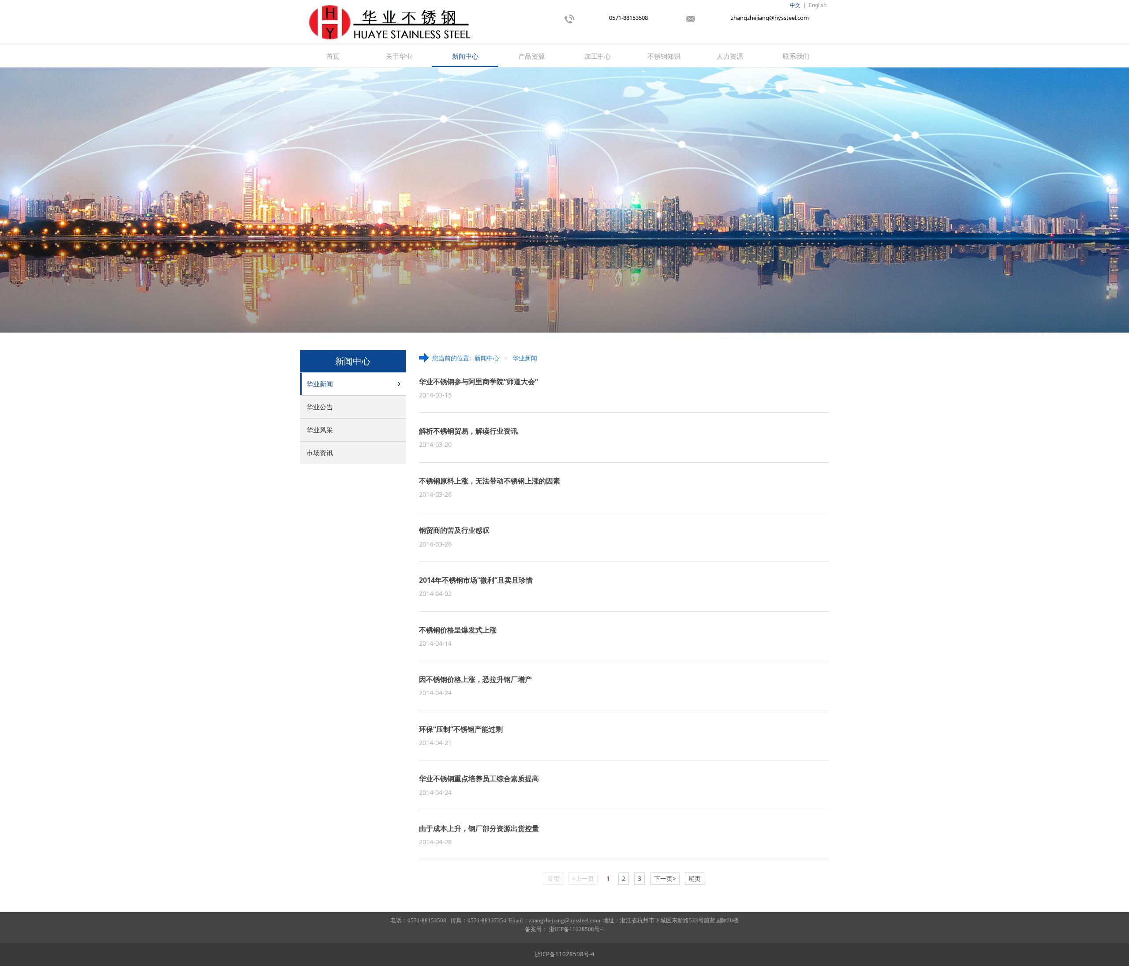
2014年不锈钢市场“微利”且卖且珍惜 (476, 580)
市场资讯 (320, 452)
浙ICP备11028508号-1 (577, 929)
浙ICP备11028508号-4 (564, 954)
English (817, 5)
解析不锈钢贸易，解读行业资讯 (468, 431)
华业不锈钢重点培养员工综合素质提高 (479, 778)
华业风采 (320, 429)
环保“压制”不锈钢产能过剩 (461, 729)
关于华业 (399, 56)
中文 (795, 5)
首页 (333, 56)
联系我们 (796, 56)
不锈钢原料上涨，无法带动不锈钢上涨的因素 (489, 481)
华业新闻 (320, 383)
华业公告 (320, 406)
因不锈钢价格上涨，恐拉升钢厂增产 (475, 679)
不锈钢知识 (663, 56)
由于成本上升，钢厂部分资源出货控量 (479, 828)
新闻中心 (465, 56)
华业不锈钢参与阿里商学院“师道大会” (478, 381)
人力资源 (730, 56)
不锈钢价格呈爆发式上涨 (458, 630)
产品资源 (531, 56)
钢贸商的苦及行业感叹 (454, 530)
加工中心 (597, 56)
